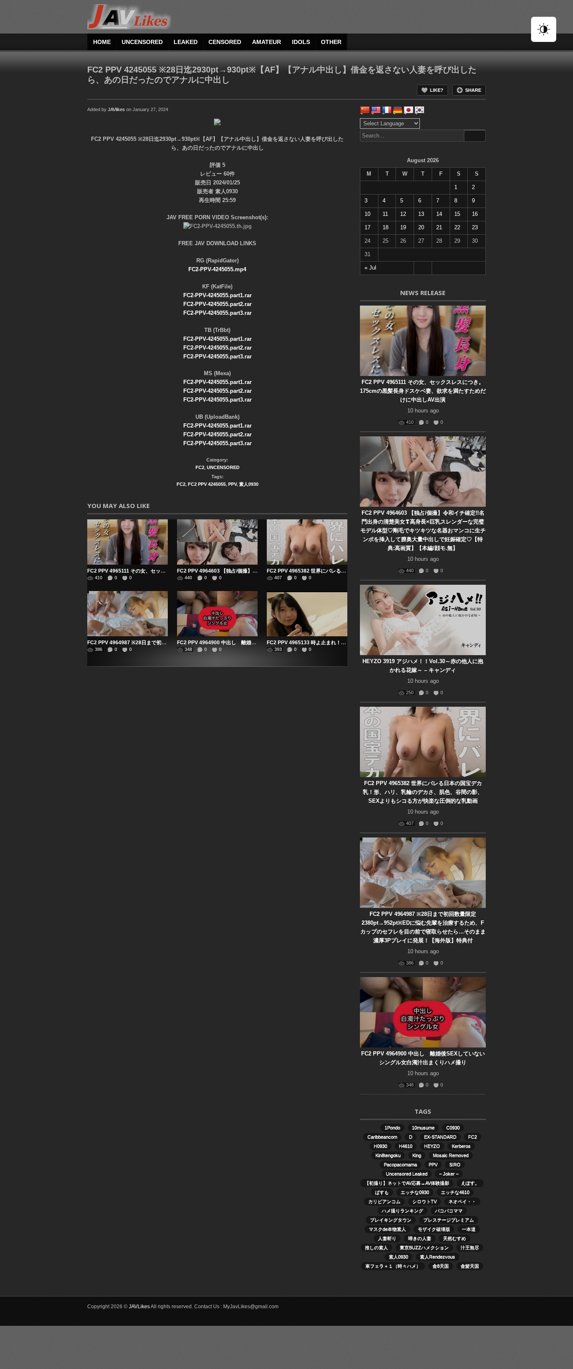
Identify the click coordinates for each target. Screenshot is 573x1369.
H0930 (380, 1146)
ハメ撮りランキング (402, 1210)
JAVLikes (139, 1306)
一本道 (469, 1229)
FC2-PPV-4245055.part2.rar (217, 304)
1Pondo (392, 1127)
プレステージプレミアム (448, 1219)
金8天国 (440, 1265)
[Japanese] (409, 110)
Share (473, 90)
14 (439, 214)
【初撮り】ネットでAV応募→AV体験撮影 (407, 1182)
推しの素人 (376, 1247)
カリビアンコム (384, 1201)
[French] (387, 110)
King (416, 1155)
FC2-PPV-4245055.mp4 (217, 269)
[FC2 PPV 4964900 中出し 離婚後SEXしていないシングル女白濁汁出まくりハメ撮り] (217, 613)
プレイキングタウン (391, 1219)
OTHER (331, 42)
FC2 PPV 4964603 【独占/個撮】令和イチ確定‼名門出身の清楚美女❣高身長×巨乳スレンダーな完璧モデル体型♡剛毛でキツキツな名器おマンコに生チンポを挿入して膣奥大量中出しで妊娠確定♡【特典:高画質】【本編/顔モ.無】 (423, 530)
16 (475, 214)
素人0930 (248, 484)
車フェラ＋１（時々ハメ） (393, 1265)
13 (421, 214)
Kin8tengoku (388, 1155)
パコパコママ (449, 1210)
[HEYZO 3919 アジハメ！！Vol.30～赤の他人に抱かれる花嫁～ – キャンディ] (423, 620)
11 (385, 214)
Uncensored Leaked (406, 1173)
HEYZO (432, 1146)
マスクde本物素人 (387, 1229)
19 (403, 227)
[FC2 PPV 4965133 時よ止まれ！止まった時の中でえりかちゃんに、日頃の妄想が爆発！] (307, 613)
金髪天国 (470, 1265)
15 (457, 214)
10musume (423, 1127)
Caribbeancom (382, 1136)
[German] (398, 110)
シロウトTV (424, 1201)
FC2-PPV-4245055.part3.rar (217, 313)
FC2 (199, 467)
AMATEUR (266, 42)
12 (403, 214)
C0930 (453, 1127)
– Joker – (448, 1173)
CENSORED (224, 42)
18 (385, 227)
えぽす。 (470, 1182)
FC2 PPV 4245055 (207, 484)
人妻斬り (387, 1238)
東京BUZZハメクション (424, 1247)
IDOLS (301, 42)
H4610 (405, 1146)
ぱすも (382, 1192)
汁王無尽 (470, 1247)
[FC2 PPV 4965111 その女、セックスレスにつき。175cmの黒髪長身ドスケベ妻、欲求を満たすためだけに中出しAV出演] (127, 542)
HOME (102, 42)
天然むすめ (454, 1238)
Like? (436, 90)
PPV (232, 484)
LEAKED (186, 42)
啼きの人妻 (419, 1238)
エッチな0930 (415, 1192)
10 (367, 214)
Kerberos (461, 1146)
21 (439, 227)
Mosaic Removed (451, 1155)
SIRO (455, 1164)
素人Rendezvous (437, 1256)
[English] (376, 110)
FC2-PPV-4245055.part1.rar (217, 295)
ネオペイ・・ (462, 1201)
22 (457, 227)
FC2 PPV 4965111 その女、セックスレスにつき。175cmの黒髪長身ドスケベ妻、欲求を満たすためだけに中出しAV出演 (423, 391)
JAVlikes (116, 109)
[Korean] (419, 110)
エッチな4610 (455, 1192)
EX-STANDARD (440, 1136)
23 (475, 227)
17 (367, 227)
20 (421, 227)
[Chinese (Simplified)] (365, 110)
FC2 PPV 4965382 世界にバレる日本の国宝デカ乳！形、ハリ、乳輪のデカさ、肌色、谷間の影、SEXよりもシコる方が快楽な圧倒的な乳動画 (423, 792)
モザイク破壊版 (434, 1229)
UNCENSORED (142, 42)
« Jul (370, 267)
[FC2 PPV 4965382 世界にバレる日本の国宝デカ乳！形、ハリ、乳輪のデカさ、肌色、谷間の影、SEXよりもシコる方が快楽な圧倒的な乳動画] (307, 542)
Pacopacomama (400, 1164)
